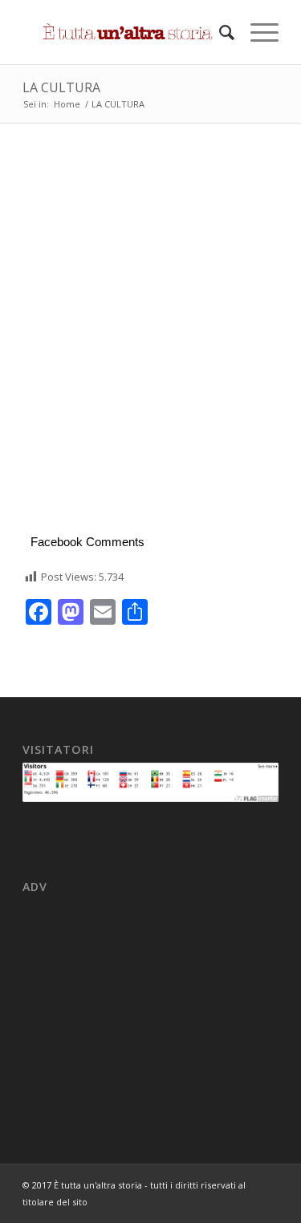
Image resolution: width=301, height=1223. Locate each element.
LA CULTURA (61, 87)
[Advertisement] (150, 357)
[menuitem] (218, 32)
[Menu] (256, 32)
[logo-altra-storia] (124, 32)
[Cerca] (218, 32)
